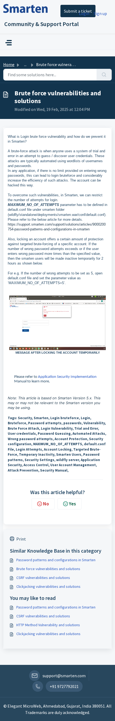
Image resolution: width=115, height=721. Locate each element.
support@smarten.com (64, 675)
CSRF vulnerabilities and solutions (43, 577)
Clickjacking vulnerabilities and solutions (48, 586)
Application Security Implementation (67, 377)
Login (84, 13)
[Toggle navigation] (8, 43)
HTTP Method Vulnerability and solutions (48, 624)
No (46, 504)
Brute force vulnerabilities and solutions (48, 568)
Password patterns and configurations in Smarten (55, 559)
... (25, 64)
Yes (72, 504)
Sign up (100, 13)
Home (8, 64)
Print (21, 539)
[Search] (104, 75)
